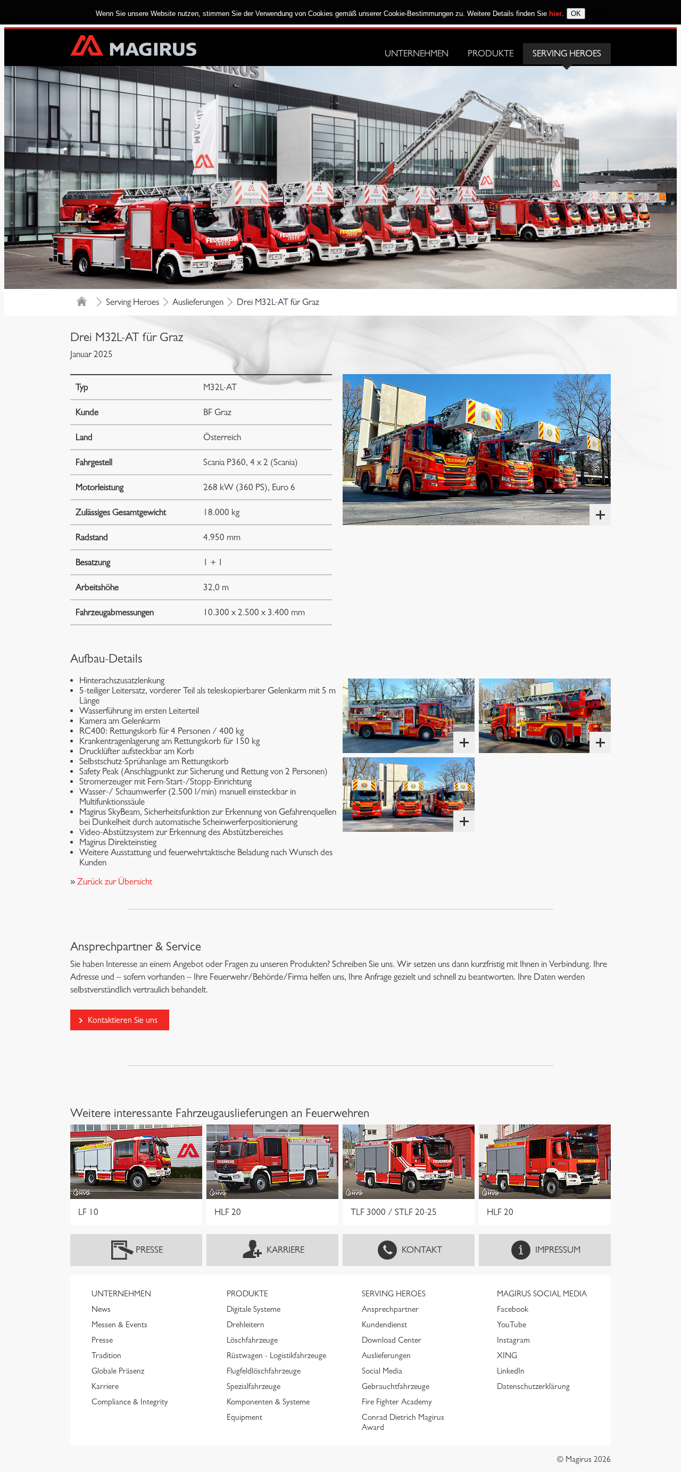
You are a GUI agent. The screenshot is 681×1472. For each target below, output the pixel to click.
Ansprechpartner (390, 1309)
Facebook (512, 1309)
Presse (149, 1250)
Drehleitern (245, 1324)
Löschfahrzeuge (252, 1340)
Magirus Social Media (542, 1294)
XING (507, 1355)
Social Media (382, 1371)
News (101, 1309)
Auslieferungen (197, 302)
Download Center (391, 1340)
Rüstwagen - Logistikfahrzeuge (276, 1355)
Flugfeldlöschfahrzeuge (264, 1371)
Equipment (244, 1417)
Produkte (490, 53)
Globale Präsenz (118, 1371)
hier (555, 14)
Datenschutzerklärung (533, 1386)
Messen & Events (119, 1324)
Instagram (513, 1340)
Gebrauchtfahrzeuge (395, 1386)
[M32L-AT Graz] (477, 449)
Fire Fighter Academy (397, 1402)
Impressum (557, 1250)
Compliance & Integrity (130, 1402)
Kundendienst (384, 1324)
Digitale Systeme (253, 1309)
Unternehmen (417, 53)
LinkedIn (511, 1371)
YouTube (511, 1324)
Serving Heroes (567, 53)
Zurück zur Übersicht (113, 881)
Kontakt (422, 1250)
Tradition (106, 1355)
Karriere (285, 1250)
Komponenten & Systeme (268, 1402)
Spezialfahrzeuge (253, 1386)
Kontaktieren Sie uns (122, 1020)
